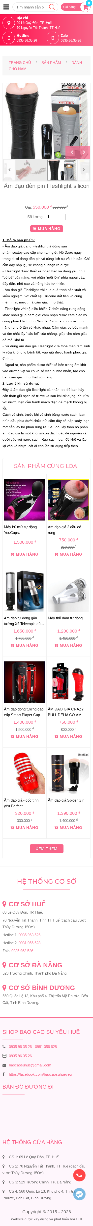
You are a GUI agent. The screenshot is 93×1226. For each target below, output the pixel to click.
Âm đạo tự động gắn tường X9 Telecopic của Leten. (23, 621)
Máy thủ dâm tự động (65, 618)
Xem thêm (47, 849)
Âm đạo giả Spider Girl (66, 800)
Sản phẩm (51, 62)
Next (84, 152)
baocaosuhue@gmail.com (30, 1065)
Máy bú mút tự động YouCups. (20, 530)
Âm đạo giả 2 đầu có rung (64, 530)
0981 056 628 (29, 943)
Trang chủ (20, 62)
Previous (71, 152)
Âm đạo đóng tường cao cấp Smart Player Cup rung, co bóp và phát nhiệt (23, 712)
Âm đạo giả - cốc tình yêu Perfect (21, 803)
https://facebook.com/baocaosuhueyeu (40, 1074)
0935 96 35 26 (20, 1047)
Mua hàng (49, 229)
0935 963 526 (29, 935)
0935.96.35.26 (27, 40)
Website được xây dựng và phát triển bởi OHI (46, 1219)
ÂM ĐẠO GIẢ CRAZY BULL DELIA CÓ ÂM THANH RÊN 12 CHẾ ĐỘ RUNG (66, 712)
